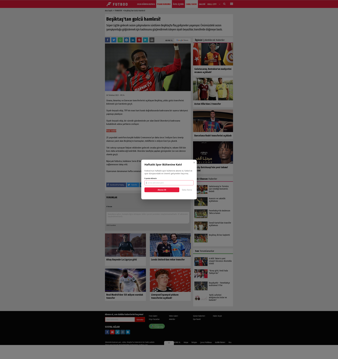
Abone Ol (162, 190)
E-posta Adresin (150, 178)
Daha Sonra (187, 190)
